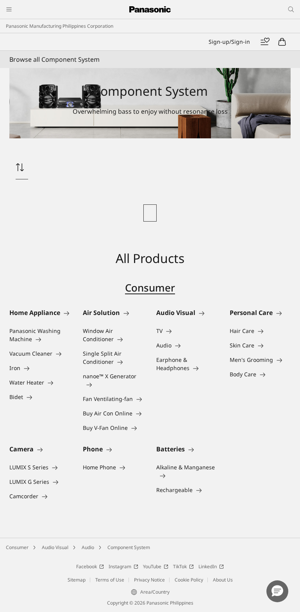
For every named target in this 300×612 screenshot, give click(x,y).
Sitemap (77, 579)
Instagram (120, 566)
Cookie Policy (189, 579)
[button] (277, 591)
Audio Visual (55, 547)
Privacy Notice (149, 579)
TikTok (180, 566)
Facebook (86, 566)
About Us (223, 579)
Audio (88, 547)
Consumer (150, 288)
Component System (128, 547)
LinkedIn (207, 566)
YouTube (152, 566)
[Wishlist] (264, 41)
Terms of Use (109, 579)
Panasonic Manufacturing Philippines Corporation (59, 26)
